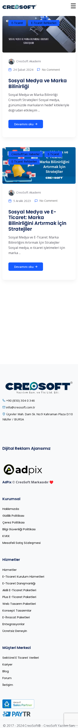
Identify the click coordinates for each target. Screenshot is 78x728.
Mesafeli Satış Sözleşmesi (21, 543)
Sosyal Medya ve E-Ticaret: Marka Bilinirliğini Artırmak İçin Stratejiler (37, 220)
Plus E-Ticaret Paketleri (19, 597)
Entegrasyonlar (13, 624)
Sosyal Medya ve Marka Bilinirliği (37, 83)
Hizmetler (9, 570)
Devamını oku (24, 124)
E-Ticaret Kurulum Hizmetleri (23, 576)
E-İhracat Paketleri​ (16, 617)
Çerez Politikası (13, 522)
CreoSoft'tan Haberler (25, 154)
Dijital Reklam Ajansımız (26, 448)
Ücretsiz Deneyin (14, 631)
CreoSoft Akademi (28, 61)
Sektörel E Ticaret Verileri (20, 657)
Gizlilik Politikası (13, 515)
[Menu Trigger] (73, 5)
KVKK (6, 536)
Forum (7, 678)
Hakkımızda (10, 509)
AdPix (6, 482)
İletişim (7, 685)
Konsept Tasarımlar (16, 610)
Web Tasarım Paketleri (19, 604)
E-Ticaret (17, 23)
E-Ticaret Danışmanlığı (18, 583)
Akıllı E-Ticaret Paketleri (19, 590)
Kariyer (7, 664)
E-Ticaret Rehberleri (43, 23)
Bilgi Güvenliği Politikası (19, 529)
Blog (5, 671)
